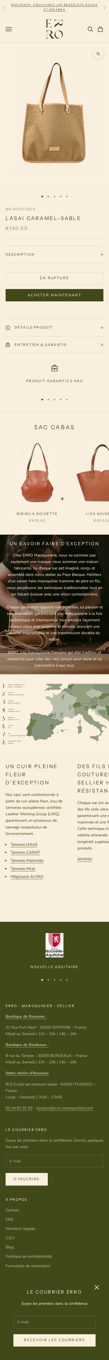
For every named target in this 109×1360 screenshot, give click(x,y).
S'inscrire (27, 1179)
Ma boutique (21, 209)
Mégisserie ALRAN (27, 876)
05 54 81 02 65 (19, 1108)
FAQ (9, 1219)
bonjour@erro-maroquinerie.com (65, 1108)
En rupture (54, 278)
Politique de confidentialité (29, 1256)
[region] (54, 377)
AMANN (84, 859)
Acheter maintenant (54, 295)
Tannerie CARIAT (25, 852)
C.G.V (10, 1238)
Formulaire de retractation (28, 1266)
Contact (12, 1210)
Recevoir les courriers (54, 1340)
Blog (10, 1247)
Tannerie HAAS (24, 844)
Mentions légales (20, 1228)
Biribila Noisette (37, 514)
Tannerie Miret (23, 868)
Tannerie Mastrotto (27, 860)
